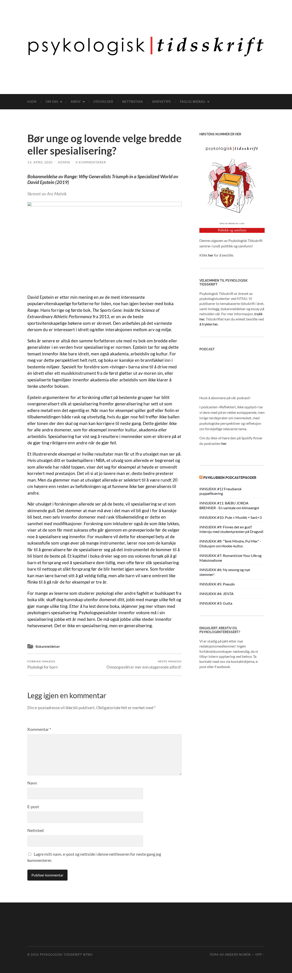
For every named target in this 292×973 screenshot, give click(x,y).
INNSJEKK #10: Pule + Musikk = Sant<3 (230, 517)
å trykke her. (208, 324)
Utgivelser (103, 101)
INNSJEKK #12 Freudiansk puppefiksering (220, 491)
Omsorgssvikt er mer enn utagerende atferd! (144, 664)
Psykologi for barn (42, 664)
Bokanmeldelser (48, 646)
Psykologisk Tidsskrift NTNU (66, 954)
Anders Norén (238, 954)
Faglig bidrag (192, 101)
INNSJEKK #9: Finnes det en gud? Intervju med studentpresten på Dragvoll (231, 529)
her (210, 255)
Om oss (52, 101)
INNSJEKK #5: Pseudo (217, 584)
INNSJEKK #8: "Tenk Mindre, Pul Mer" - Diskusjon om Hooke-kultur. (230, 543)
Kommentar (39, 729)
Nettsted (35, 830)
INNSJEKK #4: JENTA (216, 593)
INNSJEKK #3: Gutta (215, 603)
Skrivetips (161, 101)
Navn (32, 782)
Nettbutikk (132, 101)
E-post (33, 806)
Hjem (31, 101)
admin (64, 162)
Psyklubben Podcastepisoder (229, 478)
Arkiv (76, 101)
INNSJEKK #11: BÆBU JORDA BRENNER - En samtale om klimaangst (229, 505)
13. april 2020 (39, 162)
